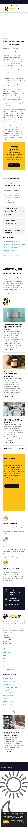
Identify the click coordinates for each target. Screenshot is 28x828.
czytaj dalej (9, 349)
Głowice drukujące (7, 698)
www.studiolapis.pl (8, 767)
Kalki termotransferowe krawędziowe (12, 253)
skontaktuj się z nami (12, 486)
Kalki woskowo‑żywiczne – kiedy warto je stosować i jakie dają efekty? (13, 420)
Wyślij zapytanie (14, 165)
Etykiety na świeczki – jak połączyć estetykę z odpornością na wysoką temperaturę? (12, 374)
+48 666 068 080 (13, 607)
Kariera (4, 664)
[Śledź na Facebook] (14, 5)
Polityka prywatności (8, 669)
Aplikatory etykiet (7, 704)
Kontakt (5, 667)
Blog (4, 661)
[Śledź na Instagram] (16, 5)
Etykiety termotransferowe (10, 687)
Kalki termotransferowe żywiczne (11, 247)
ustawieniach (6, 819)
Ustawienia (20, 821)
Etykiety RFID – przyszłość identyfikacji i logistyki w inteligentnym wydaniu (12, 733)
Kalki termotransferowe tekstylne (11, 256)
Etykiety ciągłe (6, 690)
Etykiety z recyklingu (8, 692)
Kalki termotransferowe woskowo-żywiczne (14, 244)
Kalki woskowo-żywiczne (9, 681)
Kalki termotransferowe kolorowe (11, 250)
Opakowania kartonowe (9, 695)
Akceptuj (6, 821)
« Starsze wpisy (7, 448)
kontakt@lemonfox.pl (14, 600)
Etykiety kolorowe (7, 678)
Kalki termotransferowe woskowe (11, 241)
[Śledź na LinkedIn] (12, 5)
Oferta (4, 658)
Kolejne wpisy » (21, 448)
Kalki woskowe (6, 684)
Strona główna (6, 652)
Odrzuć (12, 821)
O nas (4, 655)
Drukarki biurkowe (7, 701)
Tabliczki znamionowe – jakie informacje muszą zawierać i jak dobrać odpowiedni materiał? (13, 327)
